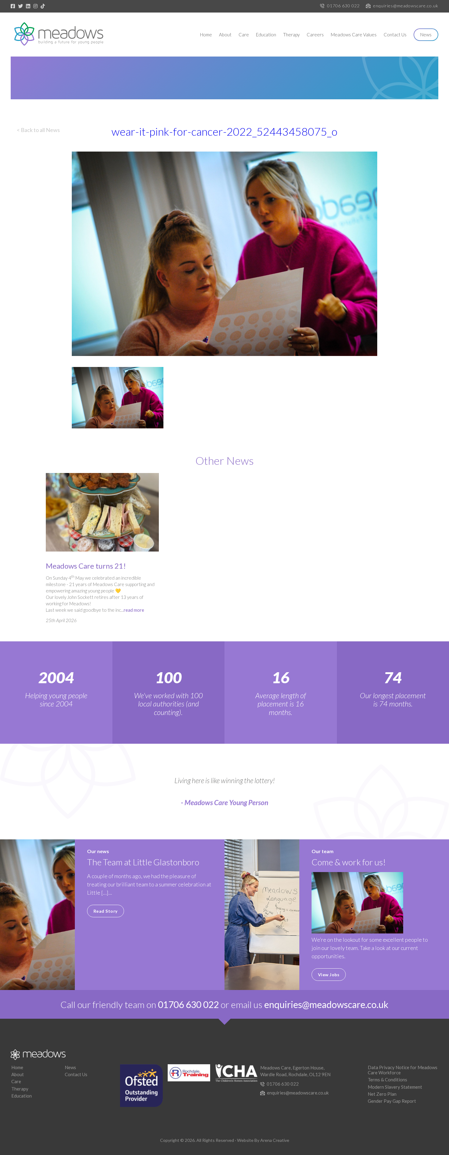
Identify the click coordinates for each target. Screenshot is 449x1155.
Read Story (105, 911)
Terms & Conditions (387, 1079)
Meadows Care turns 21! (86, 565)
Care (244, 34)
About (225, 34)
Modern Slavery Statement (395, 1087)
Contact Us (395, 34)
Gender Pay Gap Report (392, 1101)
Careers (315, 34)
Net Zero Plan (382, 1094)
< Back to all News (38, 130)
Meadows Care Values (354, 34)
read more (134, 610)
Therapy (291, 34)
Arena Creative (274, 1140)
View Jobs (329, 974)
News (426, 34)
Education (266, 34)
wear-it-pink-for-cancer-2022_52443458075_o (224, 131)
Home (206, 34)
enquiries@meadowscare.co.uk (405, 5)
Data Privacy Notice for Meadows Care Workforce (402, 1070)
